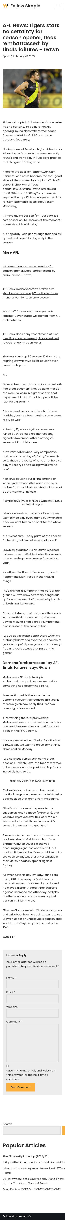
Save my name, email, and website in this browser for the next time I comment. (31, 1075)
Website (12, 1007)
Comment (14, 1021)
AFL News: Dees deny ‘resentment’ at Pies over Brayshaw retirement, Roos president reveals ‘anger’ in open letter (31, 338)
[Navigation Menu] (58, 6)
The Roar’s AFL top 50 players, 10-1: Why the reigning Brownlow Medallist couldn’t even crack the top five (31, 361)
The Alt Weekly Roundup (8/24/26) (26, 1156)
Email (10, 992)
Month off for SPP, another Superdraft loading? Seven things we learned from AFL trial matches (31, 316)
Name (11, 977)
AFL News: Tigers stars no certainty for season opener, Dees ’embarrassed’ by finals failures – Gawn (29, 271)
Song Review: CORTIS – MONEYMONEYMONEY (32, 1189)
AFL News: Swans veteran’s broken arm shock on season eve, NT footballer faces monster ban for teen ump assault (30, 293)
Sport (6, 56)
